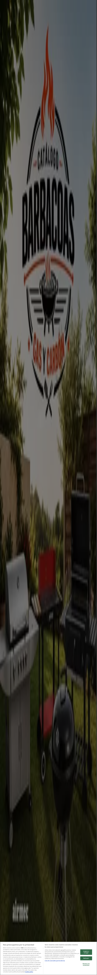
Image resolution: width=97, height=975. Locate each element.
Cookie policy (29, 972)
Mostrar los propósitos (86, 964)
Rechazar (86, 958)
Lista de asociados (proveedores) (55, 961)
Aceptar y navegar (86, 952)
